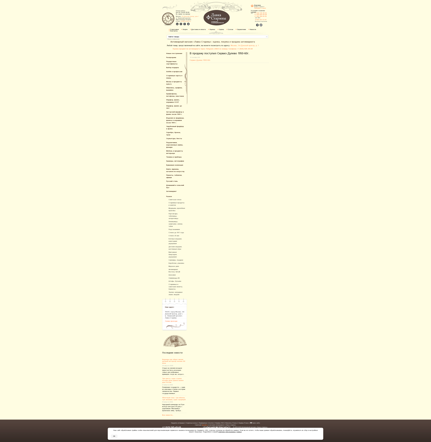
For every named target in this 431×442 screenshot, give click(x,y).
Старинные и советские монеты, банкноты (176, 286)
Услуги (185, 29)
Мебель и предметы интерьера (174, 152)
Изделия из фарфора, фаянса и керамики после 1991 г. (175, 120)
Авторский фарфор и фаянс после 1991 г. (175, 113)
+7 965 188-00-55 (260, 16)
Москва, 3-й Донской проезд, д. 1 (245, 45)
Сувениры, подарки (176, 260)
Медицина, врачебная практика (177, 209)
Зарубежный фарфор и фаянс (175, 127)
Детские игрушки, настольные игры (175, 248)
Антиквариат (171, 191)
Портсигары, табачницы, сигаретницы (173, 216)
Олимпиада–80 (174, 278)
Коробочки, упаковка (176, 263)
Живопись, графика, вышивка (174, 89)
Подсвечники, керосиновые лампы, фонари (174, 144)
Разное (169, 196)
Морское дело (174, 266)
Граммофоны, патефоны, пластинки (175, 95)
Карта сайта (256, 423)
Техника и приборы (174, 157)
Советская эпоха (175, 200)
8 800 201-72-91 (260, 20)
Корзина (257, 5)
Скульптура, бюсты (174, 138)
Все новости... (168, 415)
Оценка (212, 29)
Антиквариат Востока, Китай (174, 270)
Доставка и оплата (198, 29)
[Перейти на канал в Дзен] (184, 24)
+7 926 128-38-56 (260, 13)
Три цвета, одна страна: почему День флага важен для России (173, 380)
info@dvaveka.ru (185, 21)
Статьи (230, 29)
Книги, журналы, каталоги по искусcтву (175, 170)
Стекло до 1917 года (176, 232)
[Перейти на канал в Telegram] (188, 24)
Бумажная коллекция (174, 165)
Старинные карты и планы (174, 77)
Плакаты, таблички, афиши (174, 176)
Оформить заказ (260, 8)
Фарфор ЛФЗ (219, 423)
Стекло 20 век (174, 236)
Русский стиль (172, 181)
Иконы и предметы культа (174, 83)
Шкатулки (172, 275)
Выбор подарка (172, 67)
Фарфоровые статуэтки (206, 423)
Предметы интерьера (178, 423)
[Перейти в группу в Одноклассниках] (181, 24)
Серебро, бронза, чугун (173, 133)
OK (114, 436)
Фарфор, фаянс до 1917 (174, 107)
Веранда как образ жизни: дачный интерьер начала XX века (173, 361)
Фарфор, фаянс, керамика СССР (173, 101)
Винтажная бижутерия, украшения (173, 254)
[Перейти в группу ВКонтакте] (177, 24)
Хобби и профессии (174, 72)
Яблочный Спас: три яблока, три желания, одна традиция (174, 399)
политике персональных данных (230, 432)
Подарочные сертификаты (171, 62)
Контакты (174, 31)
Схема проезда (171, 321)
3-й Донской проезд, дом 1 (190, 16)
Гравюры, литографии (175, 161)
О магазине (174, 29)
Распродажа (171, 57)
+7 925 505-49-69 (260, 15)
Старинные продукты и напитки (176, 204)
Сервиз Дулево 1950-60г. (200, 60)
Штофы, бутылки (175, 281)
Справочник (241, 29)
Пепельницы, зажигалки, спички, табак (176, 223)
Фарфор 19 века (243, 423)
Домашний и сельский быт (175, 186)
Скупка (221, 29)
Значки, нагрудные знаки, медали (176, 293)
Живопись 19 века (231, 423)
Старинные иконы (192, 423)
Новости (253, 29)
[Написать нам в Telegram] (252, 24)
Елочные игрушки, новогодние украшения (175, 241)
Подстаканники (174, 229)
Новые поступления (174, 53)
